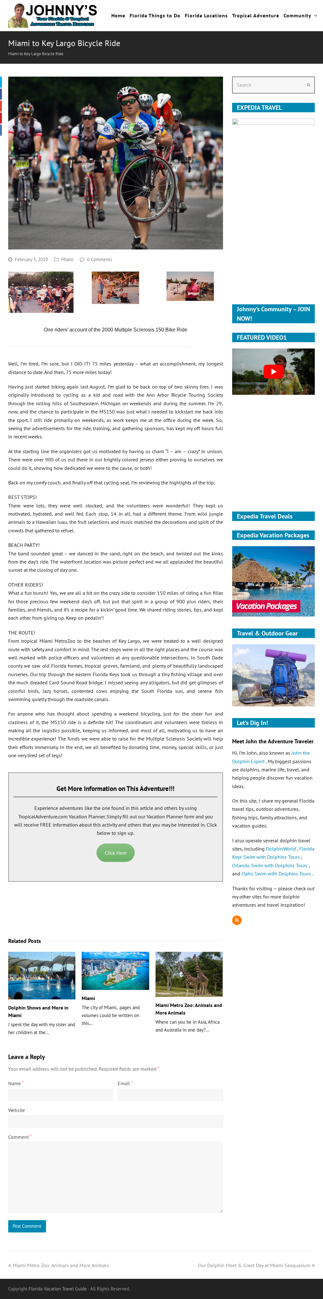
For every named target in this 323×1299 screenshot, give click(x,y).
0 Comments (99, 259)
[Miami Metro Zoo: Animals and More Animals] (189, 974)
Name (15, 1083)
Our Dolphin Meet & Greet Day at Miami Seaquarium (254, 1265)
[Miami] (115, 971)
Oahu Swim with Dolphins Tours (277, 873)
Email (125, 1083)
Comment (19, 1137)
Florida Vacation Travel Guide (58, 1289)
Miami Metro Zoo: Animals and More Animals (60, 1265)
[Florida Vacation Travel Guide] (53, 15)
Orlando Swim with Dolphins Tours (270, 865)
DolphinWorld (281, 849)
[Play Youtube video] (273, 371)
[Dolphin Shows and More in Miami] (42, 975)
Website (16, 1110)
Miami (67, 259)
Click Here (115, 853)
